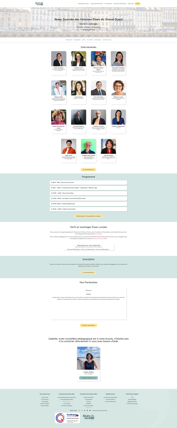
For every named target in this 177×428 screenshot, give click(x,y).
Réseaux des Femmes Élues (120, 3)
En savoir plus (98, 234)
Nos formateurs (45, 399)
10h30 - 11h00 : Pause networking (62, 193)
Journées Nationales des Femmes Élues (67, 397)
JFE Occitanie (66, 403)
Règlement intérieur (132, 401)
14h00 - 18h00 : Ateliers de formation (64, 209)
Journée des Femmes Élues (96, 3)
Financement (131, 3)
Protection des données (132, 403)
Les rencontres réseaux (110, 401)
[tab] (62, 182)
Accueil (49, 10)
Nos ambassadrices (110, 399)
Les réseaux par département (110, 397)
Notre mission (44, 397)
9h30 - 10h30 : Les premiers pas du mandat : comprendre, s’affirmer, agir (74, 188)
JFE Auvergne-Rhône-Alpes (66, 399)
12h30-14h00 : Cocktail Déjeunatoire (63, 204)
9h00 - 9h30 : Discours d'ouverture (63, 182)
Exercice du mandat (88, 405)
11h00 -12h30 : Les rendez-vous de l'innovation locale (69, 198)
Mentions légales (132, 399)
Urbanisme (88, 403)
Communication (88, 399)
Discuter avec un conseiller (100, 238)
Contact (138, 3)
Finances (88, 401)
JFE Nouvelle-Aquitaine (66, 405)
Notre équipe (45, 401)
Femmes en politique (88, 397)
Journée (53, 10)
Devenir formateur (44, 403)
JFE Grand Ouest (67, 401)
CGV (132, 397)
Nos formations (108, 3)
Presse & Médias (45, 405)
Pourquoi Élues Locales (83, 3)
